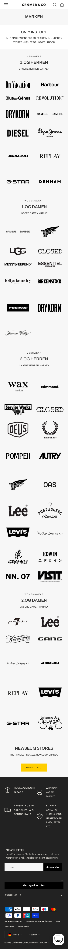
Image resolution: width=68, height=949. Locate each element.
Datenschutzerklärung (39, 922)
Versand (9, 927)
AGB (58, 922)
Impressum (23, 927)
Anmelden (53, 867)
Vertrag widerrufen (34, 885)
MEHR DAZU (34, 767)
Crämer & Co (19, 943)
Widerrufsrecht (13, 922)
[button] (6, 5)
